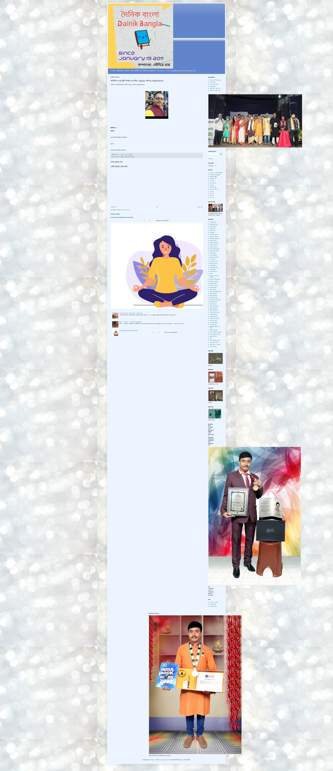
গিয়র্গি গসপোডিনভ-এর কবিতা (215, 332)
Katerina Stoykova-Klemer (214, 276)
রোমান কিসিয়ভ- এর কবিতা (215, 344)
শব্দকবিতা (211, 179)
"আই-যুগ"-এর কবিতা (119, 157)
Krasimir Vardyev (214, 281)
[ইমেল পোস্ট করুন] (122, 154)
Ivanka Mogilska (214, 267)
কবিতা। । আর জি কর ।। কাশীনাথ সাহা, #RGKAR (130, 322)
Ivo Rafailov (213, 269)
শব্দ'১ (211, 195)
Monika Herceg (213, 295)
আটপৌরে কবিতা (127, 157)
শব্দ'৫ (211, 181)
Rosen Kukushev (214, 308)
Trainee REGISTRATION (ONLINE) (122, 217)
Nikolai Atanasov (214, 297)
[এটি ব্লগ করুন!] (126, 154)
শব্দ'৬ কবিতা (212, 183)
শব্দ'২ (211, 197)
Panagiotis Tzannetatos (215, 299)
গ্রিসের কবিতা (212, 228)
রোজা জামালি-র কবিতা (214, 342)
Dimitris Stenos (213, 247)
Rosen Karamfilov (214, 306)
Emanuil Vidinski (214, 257)
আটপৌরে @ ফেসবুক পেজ (215, 90)
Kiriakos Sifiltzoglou (215, 279)
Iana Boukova (213, 265)
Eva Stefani (212, 259)
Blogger (182, 760)
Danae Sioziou (213, 240)
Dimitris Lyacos (213, 245)
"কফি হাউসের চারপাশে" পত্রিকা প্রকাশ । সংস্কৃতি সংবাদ (130, 313)
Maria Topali (213, 289)
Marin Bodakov (213, 293)
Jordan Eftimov (213, 271)
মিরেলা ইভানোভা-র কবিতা (215, 340)
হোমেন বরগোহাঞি (213, 226)
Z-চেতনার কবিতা (213, 189)
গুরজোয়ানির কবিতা (213, 336)
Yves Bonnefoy (213, 324)
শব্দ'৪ (211, 185)
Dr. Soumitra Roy (214, 84)
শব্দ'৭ (211, 193)
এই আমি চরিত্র (213, 604)
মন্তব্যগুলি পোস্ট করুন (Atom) (123, 210)
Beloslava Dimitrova (215, 238)
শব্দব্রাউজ (211, 177)
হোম (157, 207)
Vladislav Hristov (214, 234)
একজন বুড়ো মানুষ (213, 606)
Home (211, 158)
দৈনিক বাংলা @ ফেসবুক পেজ (215, 80)
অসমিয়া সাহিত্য (213, 222)
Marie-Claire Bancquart (215, 291)
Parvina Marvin (213, 302)
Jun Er (211, 273)
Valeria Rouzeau (214, 316)
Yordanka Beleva (214, 322)
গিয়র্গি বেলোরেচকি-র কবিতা (215, 334)
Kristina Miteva (213, 283)
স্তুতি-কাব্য (212, 187)
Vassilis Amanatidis (214, 318)
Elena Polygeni (213, 255)
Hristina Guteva (213, 263)
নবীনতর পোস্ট (114, 207)
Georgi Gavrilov (214, 261)
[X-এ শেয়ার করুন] (128, 154)
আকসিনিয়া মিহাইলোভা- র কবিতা (215, 327)
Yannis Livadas (213, 320)
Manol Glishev (213, 287)
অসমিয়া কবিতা (212, 230)
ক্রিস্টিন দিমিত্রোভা (214, 330)
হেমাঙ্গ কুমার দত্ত (213, 346)
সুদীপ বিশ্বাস (132, 157)
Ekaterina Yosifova (214, 251)
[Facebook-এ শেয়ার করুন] (130, 154)
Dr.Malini (212, 232)
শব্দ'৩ (211, 191)
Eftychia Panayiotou (215, 249)
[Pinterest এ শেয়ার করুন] (131, 154)
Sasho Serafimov (214, 310)
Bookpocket (212, 86)
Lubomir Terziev (214, 285)
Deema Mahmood (214, 242)
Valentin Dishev (213, 314)
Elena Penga (213, 253)
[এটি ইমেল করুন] (125, 154)
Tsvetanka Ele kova (214, 312)
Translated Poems (214, 224)
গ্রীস (211, 338)
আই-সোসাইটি (212, 82)
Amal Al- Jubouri (214, 236)
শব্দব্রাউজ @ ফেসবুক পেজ (215, 88)
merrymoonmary (164, 760)
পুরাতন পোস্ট (199, 207)
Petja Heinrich (213, 304)
